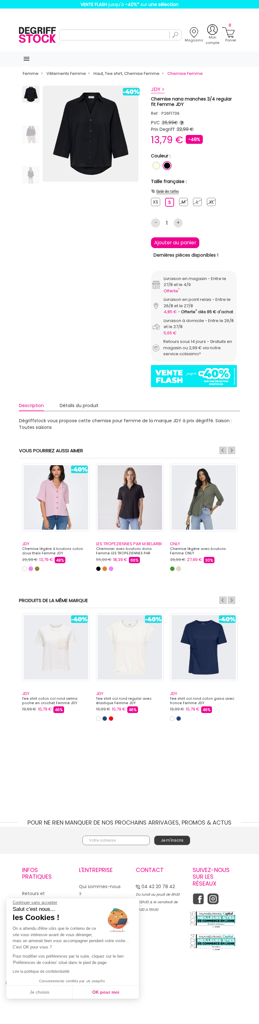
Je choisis (39, 992)
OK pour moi (105, 992)
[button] (184, 481)
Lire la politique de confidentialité (41, 971)
